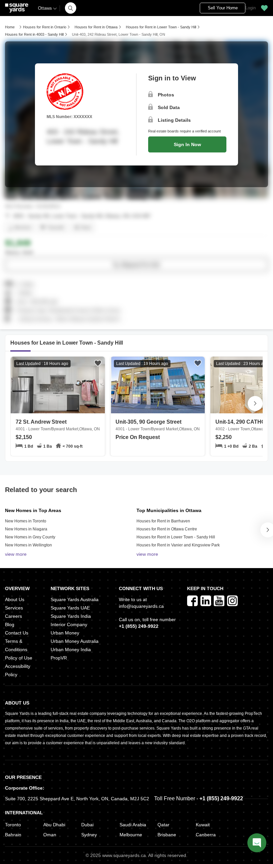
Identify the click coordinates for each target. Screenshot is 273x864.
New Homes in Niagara (26, 529)
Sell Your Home (223, 7)
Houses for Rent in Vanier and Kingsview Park (178, 545)
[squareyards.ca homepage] (16, 8)
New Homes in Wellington (28, 545)
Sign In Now (187, 144)
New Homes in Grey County (30, 537)
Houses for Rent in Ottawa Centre (166, 529)
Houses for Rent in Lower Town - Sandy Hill (175, 537)
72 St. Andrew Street (58, 425)
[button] (70, 8)
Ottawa (45, 8)
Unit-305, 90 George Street (158, 425)
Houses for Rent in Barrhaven (163, 521)
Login (250, 7)
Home (10, 27)
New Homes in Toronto (25, 521)
